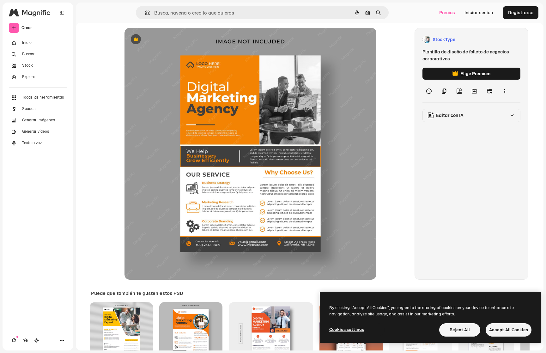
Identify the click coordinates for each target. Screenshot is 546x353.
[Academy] (25, 340)
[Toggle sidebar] (62, 13)
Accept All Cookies (508, 329)
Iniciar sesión (478, 12)
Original (165, 40)
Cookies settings (346, 329)
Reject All (460, 329)
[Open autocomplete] (145, 12)
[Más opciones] (504, 91)
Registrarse (520, 12)
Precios (447, 12)
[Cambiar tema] (37, 340)
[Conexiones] (14, 340)
